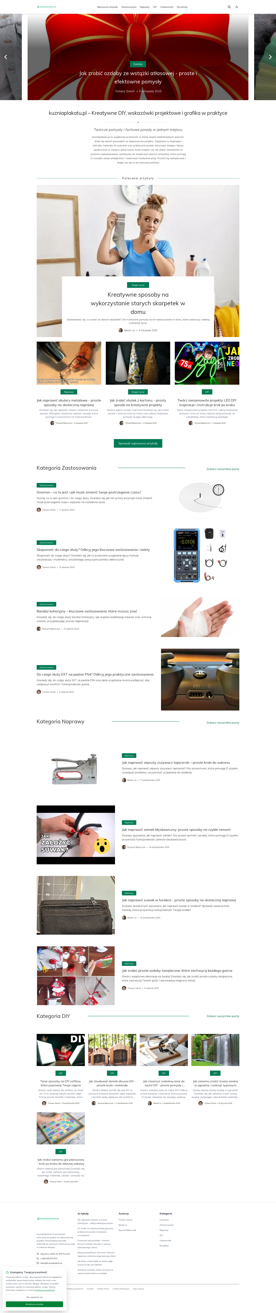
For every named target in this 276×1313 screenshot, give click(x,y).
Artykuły (83, 1213)
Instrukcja (164, 1219)
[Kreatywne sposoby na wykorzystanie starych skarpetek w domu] (138, 261)
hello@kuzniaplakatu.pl (51, 1263)
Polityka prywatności (75, 1289)
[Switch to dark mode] (236, 6)
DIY (155, 6)
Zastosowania (128, 6)
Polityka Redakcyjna (121, 1289)
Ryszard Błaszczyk (127, 1230)
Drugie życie (138, 285)
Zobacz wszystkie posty (223, 469)
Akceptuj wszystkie (34, 1304)
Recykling (182, 6)
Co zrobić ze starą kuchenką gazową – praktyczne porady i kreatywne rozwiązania (96, 1232)
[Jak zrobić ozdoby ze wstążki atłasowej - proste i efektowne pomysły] (138, 57)
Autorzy (124, 1213)
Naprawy (145, 6)
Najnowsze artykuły (107, 6)
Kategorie (166, 1213)
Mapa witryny (138, 1289)
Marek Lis (123, 1225)
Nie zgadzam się (34, 1297)
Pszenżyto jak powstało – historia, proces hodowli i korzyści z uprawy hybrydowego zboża (94, 1244)
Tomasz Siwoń (126, 1219)
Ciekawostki (166, 6)
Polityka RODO (103, 1289)
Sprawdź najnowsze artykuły (138, 443)
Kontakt (90, 1289)
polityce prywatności (45, 1290)
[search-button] (229, 6)
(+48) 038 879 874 (48, 1258)
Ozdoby (138, 64)
